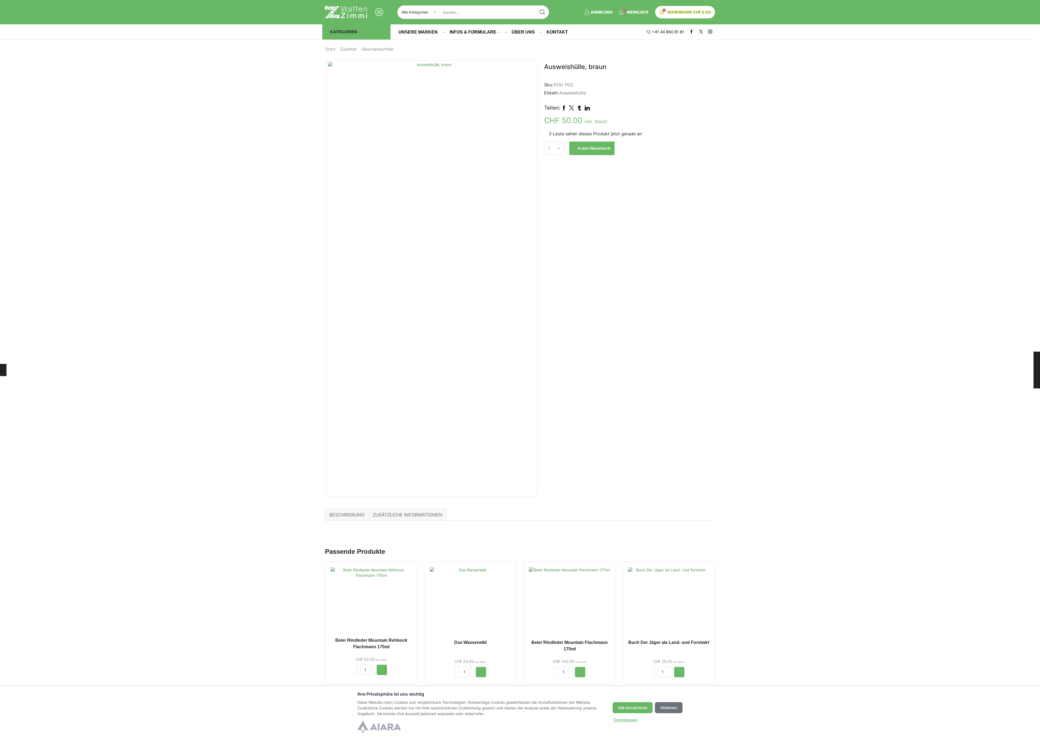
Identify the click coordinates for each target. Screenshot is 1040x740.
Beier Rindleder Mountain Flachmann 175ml (569, 645)
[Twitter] (701, 32)
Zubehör (348, 49)
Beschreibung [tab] (346, 515)
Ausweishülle (572, 93)
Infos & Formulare (473, 32)
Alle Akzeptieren (632, 707)
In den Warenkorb (594, 148)
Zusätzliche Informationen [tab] (407, 515)
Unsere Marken (418, 32)
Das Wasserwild (470, 642)
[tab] (346, 515)
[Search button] (542, 12)
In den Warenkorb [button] (371, 602)
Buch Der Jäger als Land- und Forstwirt (668, 642)
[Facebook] (692, 32)
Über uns (523, 32)
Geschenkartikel (378, 49)
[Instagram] (710, 32)
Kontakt (557, 32)
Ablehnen (668, 707)
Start (330, 49)
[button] (382, 670)
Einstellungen (625, 720)
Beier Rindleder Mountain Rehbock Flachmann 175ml (371, 643)
